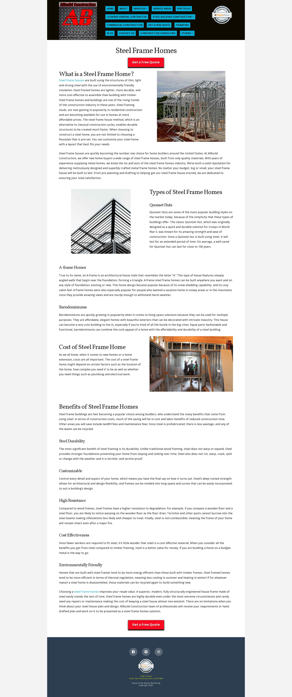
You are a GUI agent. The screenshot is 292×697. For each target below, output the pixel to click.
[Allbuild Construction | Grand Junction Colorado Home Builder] (78, 21)
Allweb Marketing (152, 683)
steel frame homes (86, 591)
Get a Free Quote (146, 62)
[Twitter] (146, 652)
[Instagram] (159, 652)
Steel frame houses (71, 80)
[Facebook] (133, 652)
